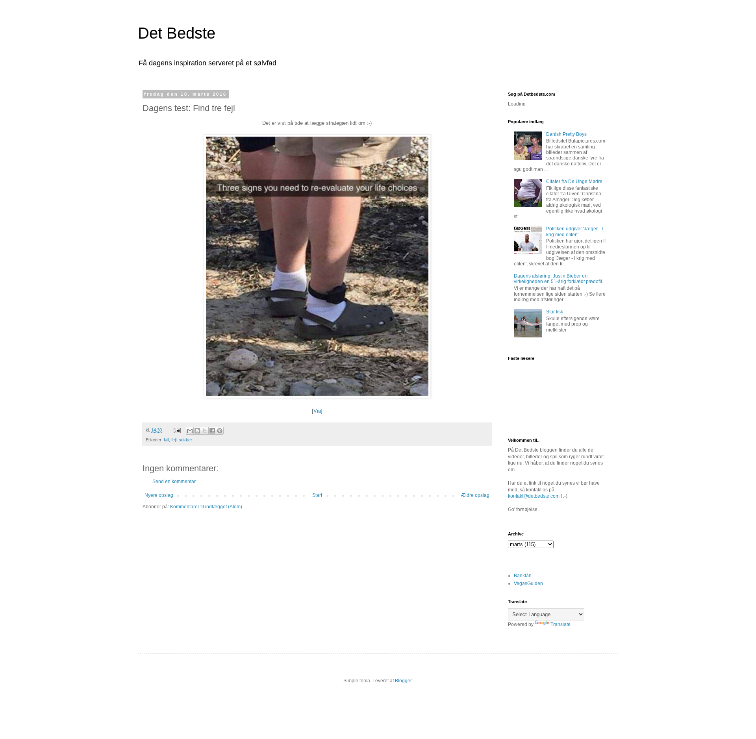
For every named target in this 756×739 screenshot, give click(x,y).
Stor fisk (554, 312)
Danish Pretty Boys (566, 134)
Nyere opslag (159, 495)
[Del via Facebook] (212, 431)
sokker (185, 439)
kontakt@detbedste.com (534, 496)
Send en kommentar (174, 481)
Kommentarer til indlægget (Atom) (206, 506)
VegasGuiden (528, 583)
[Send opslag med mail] (177, 430)
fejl (173, 439)
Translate (560, 624)
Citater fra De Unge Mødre (574, 181)
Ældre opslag (475, 495)
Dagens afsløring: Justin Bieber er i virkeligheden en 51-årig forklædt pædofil (558, 278)
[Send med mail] (190, 431)
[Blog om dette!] (197, 431)
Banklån (523, 575)
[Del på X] (205, 431)
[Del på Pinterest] (220, 431)
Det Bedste (176, 33)
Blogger (403, 680)
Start (317, 495)
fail (166, 439)
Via (317, 411)
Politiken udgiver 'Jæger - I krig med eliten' (574, 231)
